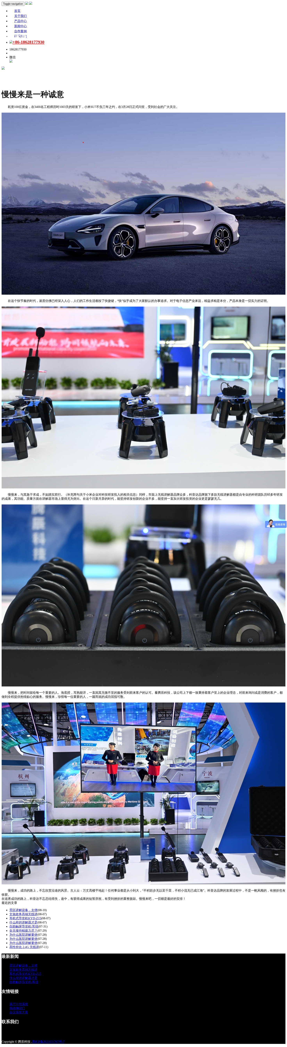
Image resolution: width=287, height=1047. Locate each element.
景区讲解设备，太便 (23, 910)
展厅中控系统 (18, 1004)
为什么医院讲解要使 (23, 934)
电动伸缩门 (17, 1008)
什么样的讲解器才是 (23, 922)
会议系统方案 (18, 1012)
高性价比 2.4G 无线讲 (24, 947)
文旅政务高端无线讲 (23, 914)
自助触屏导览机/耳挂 (23, 926)
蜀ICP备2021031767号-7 (48, 1041)
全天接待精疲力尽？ (23, 930)
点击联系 (15, 53)
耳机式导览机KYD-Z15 (25, 918)
